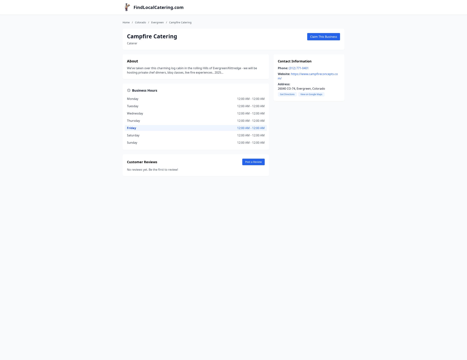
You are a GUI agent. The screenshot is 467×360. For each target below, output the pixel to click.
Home (126, 22)
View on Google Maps (311, 94)
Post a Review (253, 162)
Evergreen (157, 22)
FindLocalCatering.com (159, 7)
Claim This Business (323, 37)
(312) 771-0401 (299, 68)
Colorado (140, 22)
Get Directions (287, 94)
